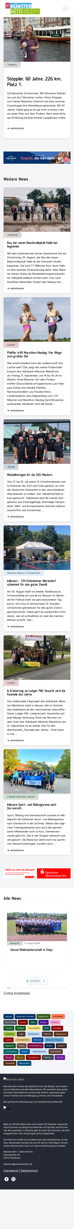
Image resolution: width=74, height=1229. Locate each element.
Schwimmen (11, 1051)
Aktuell (8, 1016)
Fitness (55, 1022)
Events (43, 1022)
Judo (21, 1034)
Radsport (9, 1045)
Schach (61, 1045)
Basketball (58, 1016)
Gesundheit (34, 1028)
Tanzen (8, 1057)
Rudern (49, 1045)
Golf (46, 1028)
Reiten (22, 1045)
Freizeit (8, 1028)
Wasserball (24, 1063)
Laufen (8, 1040)
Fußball (20, 1028)
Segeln (24, 1051)
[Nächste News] (44, 981)
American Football (25, 1016)
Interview (9, 1034)
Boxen (23, 1022)
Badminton (43, 1016)
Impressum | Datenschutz (20, 1170)
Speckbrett (55, 1051)
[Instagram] (13, 1179)
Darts (33, 1022)
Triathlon (48, 1057)
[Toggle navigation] (65, 8)
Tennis (20, 1057)
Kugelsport (61, 1034)
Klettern (47, 1034)
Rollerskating (35, 1045)
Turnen (60, 1057)
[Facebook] (6, 1179)
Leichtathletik (22, 1040)
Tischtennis (33, 1057)
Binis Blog (10, 1022)
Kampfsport (33, 1034)
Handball (57, 1028)
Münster (38, 1040)
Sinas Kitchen (39, 1051)
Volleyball (9, 1063)
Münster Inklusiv (54, 1040)
